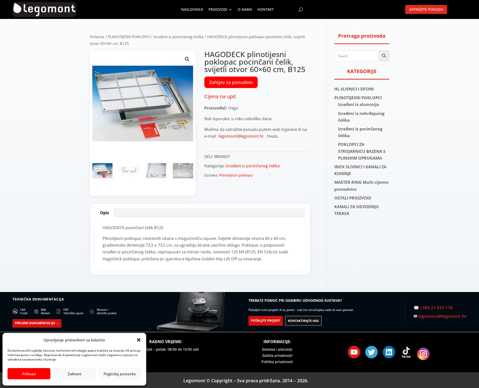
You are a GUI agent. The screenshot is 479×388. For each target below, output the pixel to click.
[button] (138, 339)
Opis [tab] (104, 212)
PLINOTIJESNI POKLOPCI (129, 36)
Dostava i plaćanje (277, 349)
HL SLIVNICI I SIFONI (354, 89)
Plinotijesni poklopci (236, 175)
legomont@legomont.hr (241, 136)
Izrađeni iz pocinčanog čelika (178, 36)
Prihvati (29, 373)
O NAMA (245, 9)
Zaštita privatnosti (277, 355)
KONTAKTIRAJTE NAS (303, 321)
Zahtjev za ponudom (231, 82)
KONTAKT (265, 9)
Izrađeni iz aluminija (358, 104)
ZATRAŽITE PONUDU (426, 9)
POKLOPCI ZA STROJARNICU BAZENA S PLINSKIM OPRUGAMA (361, 151)
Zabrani (74, 373)
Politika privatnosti (277, 361)
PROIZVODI (218, 9)
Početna (97, 36)
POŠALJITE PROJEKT (265, 320)
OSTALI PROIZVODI (352, 198)
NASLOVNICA (192, 9)
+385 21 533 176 (436, 307)
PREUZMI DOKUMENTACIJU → (37, 323)
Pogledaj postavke (120, 373)
